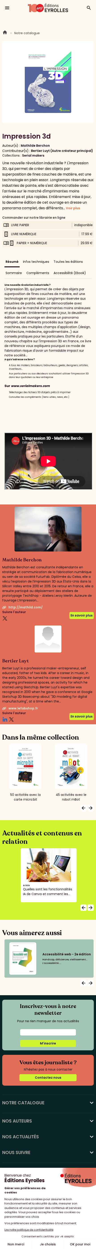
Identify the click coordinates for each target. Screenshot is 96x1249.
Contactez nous (48, 1077)
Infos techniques (36, 261)
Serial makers (33, 155)
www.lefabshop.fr (23, 708)
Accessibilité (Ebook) (70, 273)
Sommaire (14, 273)
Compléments (37, 273)
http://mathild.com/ (25, 607)
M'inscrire (48, 1043)
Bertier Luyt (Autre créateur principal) (62, 151)
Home (5, 33)
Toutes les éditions (68, 261)
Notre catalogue (27, 33)
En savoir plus (82, 615)
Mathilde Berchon (35, 145)
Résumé (12, 261)
